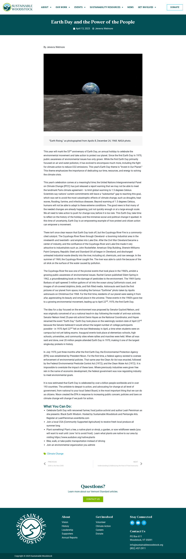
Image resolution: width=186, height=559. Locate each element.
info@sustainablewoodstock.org (146, 544)
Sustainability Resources (105, 7)
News (130, 7)
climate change (55, 453)
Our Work (61, 7)
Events (78, 7)
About (45, 7)
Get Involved (145, 7)
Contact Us (137, 531)
